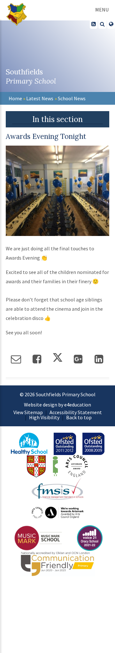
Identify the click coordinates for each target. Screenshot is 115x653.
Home (15, 98)
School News (72, 98)
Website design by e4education (57, 404)
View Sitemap (28, 412)
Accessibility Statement (76, 412)
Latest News (39, 98)
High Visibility (44, 417)
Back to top (79, 417)
